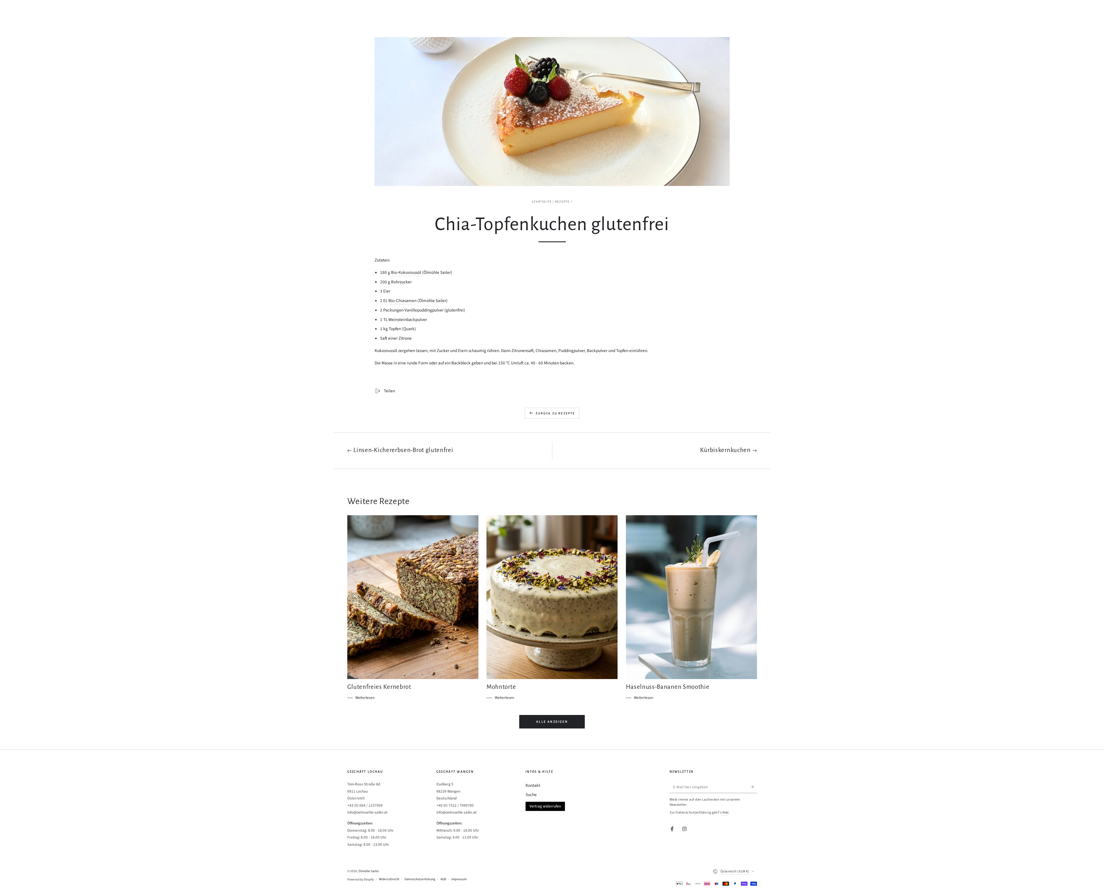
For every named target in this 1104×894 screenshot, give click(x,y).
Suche (531, 794)
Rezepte (562, 201)
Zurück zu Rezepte (555, 413)
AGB (443, 879)
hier (725, 812)
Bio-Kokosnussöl (406, 272)
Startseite (542, 201)
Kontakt (533, 785)
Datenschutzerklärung (420, 879)
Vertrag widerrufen (545, 806)
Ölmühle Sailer (369, 871)
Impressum (459, 879)
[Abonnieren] (754, 787)
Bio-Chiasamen (402, 300)
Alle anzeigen (552, 721)
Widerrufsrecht (389, 879)
